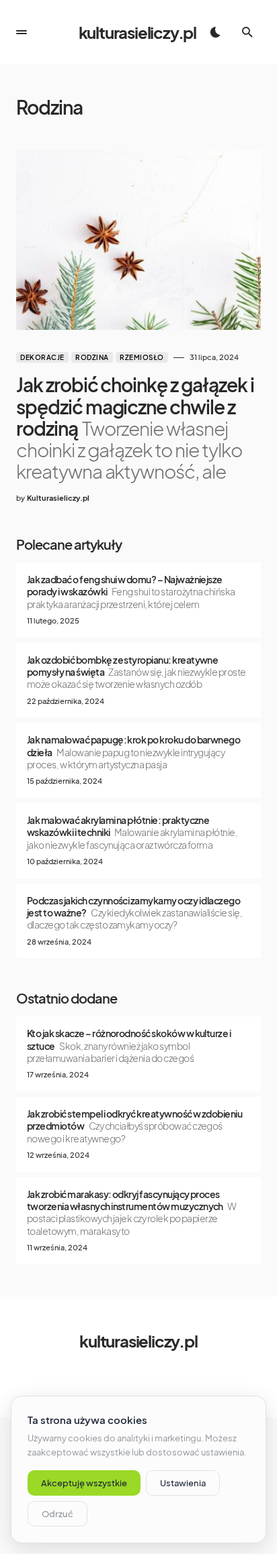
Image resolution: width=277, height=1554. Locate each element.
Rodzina (92, 357)
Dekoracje (42, 357)
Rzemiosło (142, 357)
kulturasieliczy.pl (137, 32)
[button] (21, 32)
